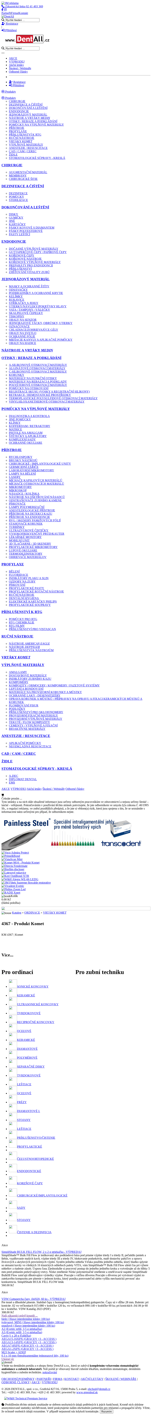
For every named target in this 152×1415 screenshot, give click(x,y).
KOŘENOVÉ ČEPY (21, 255)
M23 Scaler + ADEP (13, 1352)
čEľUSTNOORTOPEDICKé (35, 1158)
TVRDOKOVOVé (29, 1013)
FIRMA (57, 1379)
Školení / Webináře (20, 68)
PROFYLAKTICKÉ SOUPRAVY (30, 604)
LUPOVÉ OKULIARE (23, 550)
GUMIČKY (16, 217)
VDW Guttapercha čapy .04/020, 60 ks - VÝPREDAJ (33, 1298)
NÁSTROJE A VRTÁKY (29, 118)
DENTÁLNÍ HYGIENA (24, 598)
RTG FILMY (17, 625)
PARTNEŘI (44, 1379)
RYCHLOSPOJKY (20, 457)
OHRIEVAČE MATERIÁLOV (28, 557)
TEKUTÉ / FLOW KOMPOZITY (29, 722)
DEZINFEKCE (18, 193)
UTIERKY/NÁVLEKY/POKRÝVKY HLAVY (38, 306)
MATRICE (15, 429)
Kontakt (23, 13)
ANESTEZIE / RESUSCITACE (28, 148)
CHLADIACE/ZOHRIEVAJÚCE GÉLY (33, 329)
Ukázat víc (7, 1359)
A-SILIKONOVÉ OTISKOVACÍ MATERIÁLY (38, 364)
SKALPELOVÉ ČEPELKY (26, 313)
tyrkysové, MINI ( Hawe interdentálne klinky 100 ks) (32, 1322)
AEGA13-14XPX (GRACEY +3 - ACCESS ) (28, 1342)
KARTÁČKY (17, 224)
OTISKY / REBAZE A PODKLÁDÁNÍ (33, 121)
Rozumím (106, 1411)
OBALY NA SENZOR (23, 319)
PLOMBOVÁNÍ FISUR (23, 705)
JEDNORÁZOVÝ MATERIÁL (28, 114)
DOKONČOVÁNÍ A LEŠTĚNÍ (28, 108)
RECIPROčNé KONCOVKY (35, 1022)
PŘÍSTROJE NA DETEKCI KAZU (30, 513)
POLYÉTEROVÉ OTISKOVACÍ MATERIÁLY (38, 384)
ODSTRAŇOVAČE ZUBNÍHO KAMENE (35, 500)
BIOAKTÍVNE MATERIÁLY (27, 728)
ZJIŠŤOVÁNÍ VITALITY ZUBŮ (29, 272)
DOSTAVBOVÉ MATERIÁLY (28, 675)
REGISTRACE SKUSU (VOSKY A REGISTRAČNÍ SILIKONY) (49, 391)
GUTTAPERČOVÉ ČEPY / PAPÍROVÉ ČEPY (38, 252)
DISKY (13, 214)
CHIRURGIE (17, 101)
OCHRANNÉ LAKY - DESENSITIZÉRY (34, 695)
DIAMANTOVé (27, 1048)
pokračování (49, 1372)
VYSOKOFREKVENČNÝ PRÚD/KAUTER (36, 533)
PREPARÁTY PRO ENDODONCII (31, 265)
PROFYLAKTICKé (29, 1146)
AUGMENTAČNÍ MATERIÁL (28, 172)
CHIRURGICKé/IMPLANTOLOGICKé (42, 1195)
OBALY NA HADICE (22, 343)
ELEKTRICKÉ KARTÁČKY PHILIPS (33, 601)
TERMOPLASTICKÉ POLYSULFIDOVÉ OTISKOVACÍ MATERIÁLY (53, 398)
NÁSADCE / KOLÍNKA (24, 493)
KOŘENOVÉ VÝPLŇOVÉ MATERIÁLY (35, 262)
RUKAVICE (16, 299)
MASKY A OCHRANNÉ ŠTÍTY (29, 286)
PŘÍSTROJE (16, 128)
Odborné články (18, 71)
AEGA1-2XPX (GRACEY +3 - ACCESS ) (27, 1349)
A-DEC (13, 775)
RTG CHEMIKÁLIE (21, 622)
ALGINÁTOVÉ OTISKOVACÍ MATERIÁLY (37, 368)
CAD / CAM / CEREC (23, 151)
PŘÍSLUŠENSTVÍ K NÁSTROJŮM (31, 650)
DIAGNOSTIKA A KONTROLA (29, 416)
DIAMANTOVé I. (28, 1111)
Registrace (11, 23)
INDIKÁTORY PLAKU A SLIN (29, 578)
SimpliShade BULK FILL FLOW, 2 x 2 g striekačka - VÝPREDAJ (41, 1251)
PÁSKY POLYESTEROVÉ (26, 231)
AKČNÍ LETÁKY (92, 1379)
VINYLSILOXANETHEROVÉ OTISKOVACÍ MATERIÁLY (47, 401)
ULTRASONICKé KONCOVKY (38, 1004)
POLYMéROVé (27, 1057)
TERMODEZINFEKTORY (25, 553)
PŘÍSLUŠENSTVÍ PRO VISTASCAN (32, 629)
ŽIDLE (13, 154)
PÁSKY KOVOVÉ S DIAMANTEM (31, 227)
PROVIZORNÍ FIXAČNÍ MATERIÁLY (33, 715)
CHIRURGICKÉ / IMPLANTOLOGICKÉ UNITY (40, 463)
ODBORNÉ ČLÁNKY (15, 1382)
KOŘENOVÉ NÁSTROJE (25, 258)
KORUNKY (16, 374)
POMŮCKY (16, 196)
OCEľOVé (24, 1031)
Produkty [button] (10, 97)
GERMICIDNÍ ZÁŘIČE (24, 467)
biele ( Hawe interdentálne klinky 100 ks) (25, 1319)
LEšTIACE (24, 1084)
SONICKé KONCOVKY (33, 986)
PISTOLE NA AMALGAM (25, 432)
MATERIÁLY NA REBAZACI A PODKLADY (38, 381)
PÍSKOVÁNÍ (17, 584)
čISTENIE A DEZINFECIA (34, 1232)
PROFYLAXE (18, 131)
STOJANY (24, 1120)
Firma (14, 13)
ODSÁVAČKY (18, 289)
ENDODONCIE (19, 111)
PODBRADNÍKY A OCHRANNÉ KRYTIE (36, 293)
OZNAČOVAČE (19, 326)
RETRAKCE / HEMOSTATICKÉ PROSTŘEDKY (40, 395)
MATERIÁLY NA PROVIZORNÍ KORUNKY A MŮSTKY (45, 692)
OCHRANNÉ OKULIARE (25, 442)
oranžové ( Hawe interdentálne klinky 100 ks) (28, 1325)
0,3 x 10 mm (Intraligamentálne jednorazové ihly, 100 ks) (34, 1355)
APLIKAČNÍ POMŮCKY (25, 743)
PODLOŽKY (17, 708)
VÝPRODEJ (16, 61)
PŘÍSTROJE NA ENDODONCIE (29, 517)
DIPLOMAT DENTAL (23, 779)
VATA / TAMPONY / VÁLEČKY (29, 309)
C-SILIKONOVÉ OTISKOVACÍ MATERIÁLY (38, 371)
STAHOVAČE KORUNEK (26, 523)
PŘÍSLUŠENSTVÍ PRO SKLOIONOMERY (36, 712)
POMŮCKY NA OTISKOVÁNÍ (28, 388)
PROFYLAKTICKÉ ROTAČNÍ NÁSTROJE (36, 591)
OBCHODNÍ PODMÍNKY (17, 1379)
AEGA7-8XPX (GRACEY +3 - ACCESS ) (27, 1345)
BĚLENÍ (14, 571)
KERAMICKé (26, 995)
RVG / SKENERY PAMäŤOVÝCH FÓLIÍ (35, 520)
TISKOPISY (16, 316)
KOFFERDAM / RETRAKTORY (29, 426)
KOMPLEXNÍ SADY (22, 439)
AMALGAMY (18, 672)
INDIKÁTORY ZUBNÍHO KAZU (30, 678)
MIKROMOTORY (20, 487)
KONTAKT (71, 1379)
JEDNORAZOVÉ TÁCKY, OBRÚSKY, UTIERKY (40, 323)
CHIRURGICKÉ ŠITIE (23, 178)
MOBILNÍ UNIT (19, 540)
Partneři (6, 13)
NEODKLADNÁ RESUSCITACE (30, 746)
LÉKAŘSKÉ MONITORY (25, 537)
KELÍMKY (16, 296)
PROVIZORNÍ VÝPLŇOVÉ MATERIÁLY (35, 718)
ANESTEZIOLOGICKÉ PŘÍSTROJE (32, 510)
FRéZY (22, 1102)
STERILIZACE (18, 200)
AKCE (13, 58)
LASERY (15, 477)
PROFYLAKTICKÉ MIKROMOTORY (33, 547)
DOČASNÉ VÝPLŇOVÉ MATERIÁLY (33, 248)
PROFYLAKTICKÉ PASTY (26, 588)
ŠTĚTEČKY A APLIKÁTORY (28, 436)
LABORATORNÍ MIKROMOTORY (31, 470)
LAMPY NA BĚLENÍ (22, 473)
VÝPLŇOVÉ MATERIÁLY (26, 144)
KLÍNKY (15, 422)
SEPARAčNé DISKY (31, 1066)
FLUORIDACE (18, 574)
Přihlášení (10, 30)
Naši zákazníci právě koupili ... (19, 1315)
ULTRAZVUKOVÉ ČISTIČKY (28, 530)
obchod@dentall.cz (99, 1389)
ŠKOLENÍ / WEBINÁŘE (120, 1379)
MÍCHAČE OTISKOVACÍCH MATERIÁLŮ (36, 483)
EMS (12, 782)
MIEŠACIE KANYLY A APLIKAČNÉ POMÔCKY (40, 339)
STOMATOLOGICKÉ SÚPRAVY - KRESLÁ (37, 158)
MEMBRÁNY (18, 175)
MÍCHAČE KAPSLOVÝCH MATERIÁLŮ (35, 480)
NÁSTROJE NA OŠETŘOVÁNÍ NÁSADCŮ (37, 497)
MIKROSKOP (18, 490)
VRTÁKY (20, 141)
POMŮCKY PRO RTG (23, 619)
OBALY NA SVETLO (22, 333)
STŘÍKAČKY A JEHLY (23, 303)
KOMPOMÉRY (18, 682)
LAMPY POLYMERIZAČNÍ (26, 507)
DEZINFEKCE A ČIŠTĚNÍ (25, 104)
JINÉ (12, 221)
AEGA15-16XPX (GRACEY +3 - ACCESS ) (28, 1339)
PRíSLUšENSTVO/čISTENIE (36, 1137)
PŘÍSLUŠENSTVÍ (20, 268)
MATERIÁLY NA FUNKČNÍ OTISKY (33, 378)
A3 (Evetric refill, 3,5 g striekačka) (21, 1332)
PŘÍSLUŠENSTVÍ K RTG (25, 134)
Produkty (10, 91)
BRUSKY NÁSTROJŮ (23, 460)
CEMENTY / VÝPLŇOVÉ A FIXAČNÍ (33, 725)
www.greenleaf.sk (87, 1392)
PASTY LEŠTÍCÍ (19, 234)
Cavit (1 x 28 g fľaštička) (16, 1335)
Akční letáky (16, 65)
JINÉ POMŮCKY (20, 419)
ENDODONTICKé (29, 1171)
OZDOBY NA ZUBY (22, 581)
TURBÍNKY (17, 527)
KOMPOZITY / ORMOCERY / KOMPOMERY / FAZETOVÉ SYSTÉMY (54, 685)
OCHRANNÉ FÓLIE (22, 336)
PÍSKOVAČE (17, 503)
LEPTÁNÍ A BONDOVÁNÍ (26, 688)
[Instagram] (5, 9)
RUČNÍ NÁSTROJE (21, 138)
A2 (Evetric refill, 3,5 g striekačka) (21, 1329)
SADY (21, 1207)
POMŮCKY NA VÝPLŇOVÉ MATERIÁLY (36, 124)
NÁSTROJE (29, 643)
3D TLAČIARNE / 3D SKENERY (30, 543)
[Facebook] (2, 9)
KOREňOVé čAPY (30, 1183)
